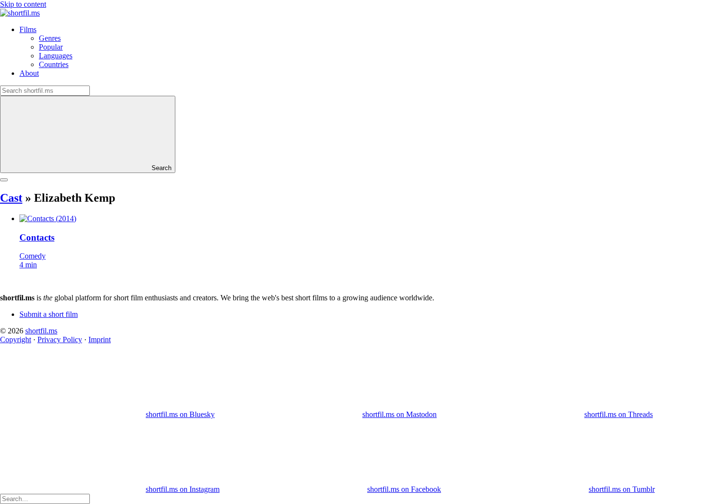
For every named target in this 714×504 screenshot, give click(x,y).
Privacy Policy (59, 339)
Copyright (15, 339)
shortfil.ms (41, 331)
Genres (50, 38)
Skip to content (23, 4)
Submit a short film (48, 314)
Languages (55, 56)
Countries (53, 64)
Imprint (99, 339)
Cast (11, 197)
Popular (51, 47)
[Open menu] (4, 179)
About (29, 73)
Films (27, 29)
